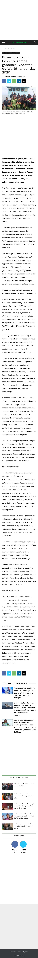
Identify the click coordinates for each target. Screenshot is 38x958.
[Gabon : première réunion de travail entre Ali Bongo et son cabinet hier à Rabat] (7, 826)
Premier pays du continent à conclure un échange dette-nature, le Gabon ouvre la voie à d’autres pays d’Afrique (24, 693)
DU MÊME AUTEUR (20, 683)
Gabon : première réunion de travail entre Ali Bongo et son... (24, 826)
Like (15, 842)
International (15, 53)
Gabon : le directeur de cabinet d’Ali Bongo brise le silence (24, 796)
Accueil (4, 48)
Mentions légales (23, 952)
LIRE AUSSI (6, 683)
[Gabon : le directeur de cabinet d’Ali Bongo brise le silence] (7, 796)
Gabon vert (11, 48)
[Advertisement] (19, 20)
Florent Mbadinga (10, 76)
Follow (23, 842)
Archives (13, 952)
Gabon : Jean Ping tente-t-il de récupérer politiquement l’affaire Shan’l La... (24, 816)
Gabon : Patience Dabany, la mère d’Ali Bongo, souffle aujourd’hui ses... (24, 806)
